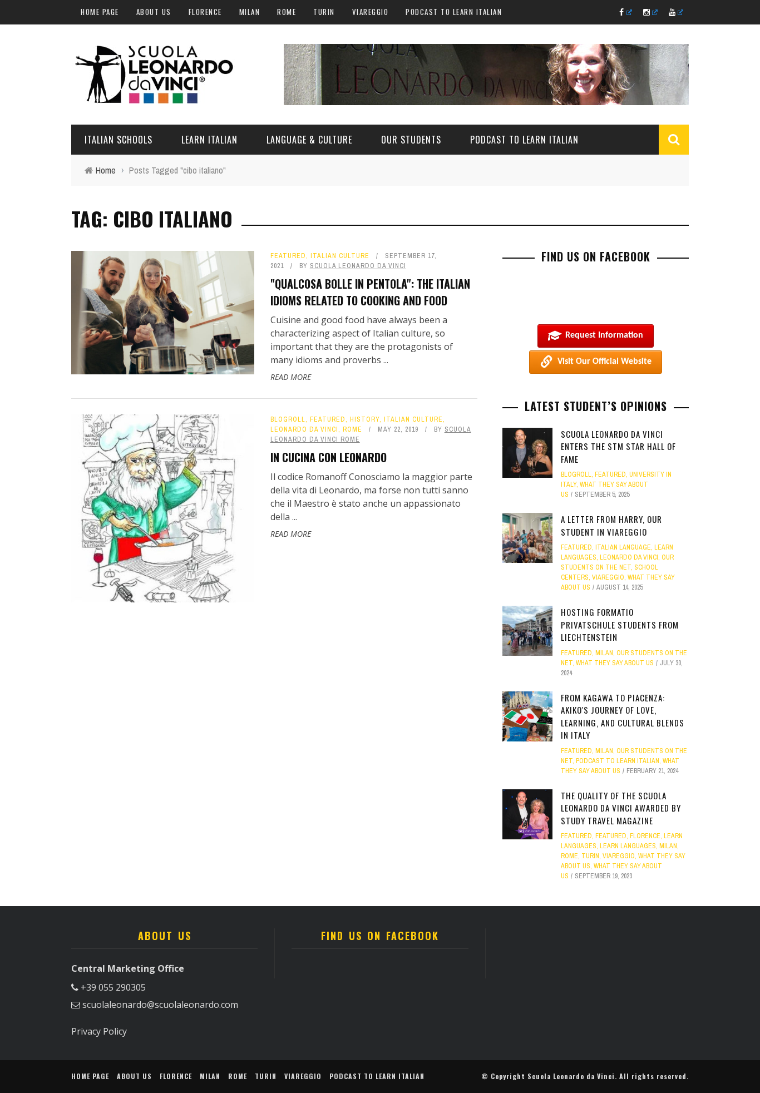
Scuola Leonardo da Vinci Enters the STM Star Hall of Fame (618, 446)
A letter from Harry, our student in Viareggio (611, 525)
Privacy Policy (99, 1031)
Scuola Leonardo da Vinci (358, 265)
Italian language (623, 547)
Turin (324, 11)
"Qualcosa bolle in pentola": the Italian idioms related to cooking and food (370, 292)
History (364, 419)
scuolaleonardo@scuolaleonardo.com (160, 1004)
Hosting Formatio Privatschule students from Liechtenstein (620, 624)
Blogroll (287, 419)
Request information (604, 335)
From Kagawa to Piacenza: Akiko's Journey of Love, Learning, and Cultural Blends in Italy (622, 716)
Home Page (100, 11)
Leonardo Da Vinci (304, 429)
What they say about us (615, 663)
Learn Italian (209, 139)
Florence (205, 11)
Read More (290, 377)
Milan (249, 11)
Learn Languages (628, 846)
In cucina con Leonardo (328, 457)
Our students (411, 139)
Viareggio (370, 11)
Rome (286, 11)
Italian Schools (118, 139)
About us (153, 11)
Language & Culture (309, 139)
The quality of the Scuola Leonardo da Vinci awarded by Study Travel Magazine (621, 808)
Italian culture (339, 255)
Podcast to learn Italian (454, 11)
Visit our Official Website (604, 361)
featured (288, 255)
